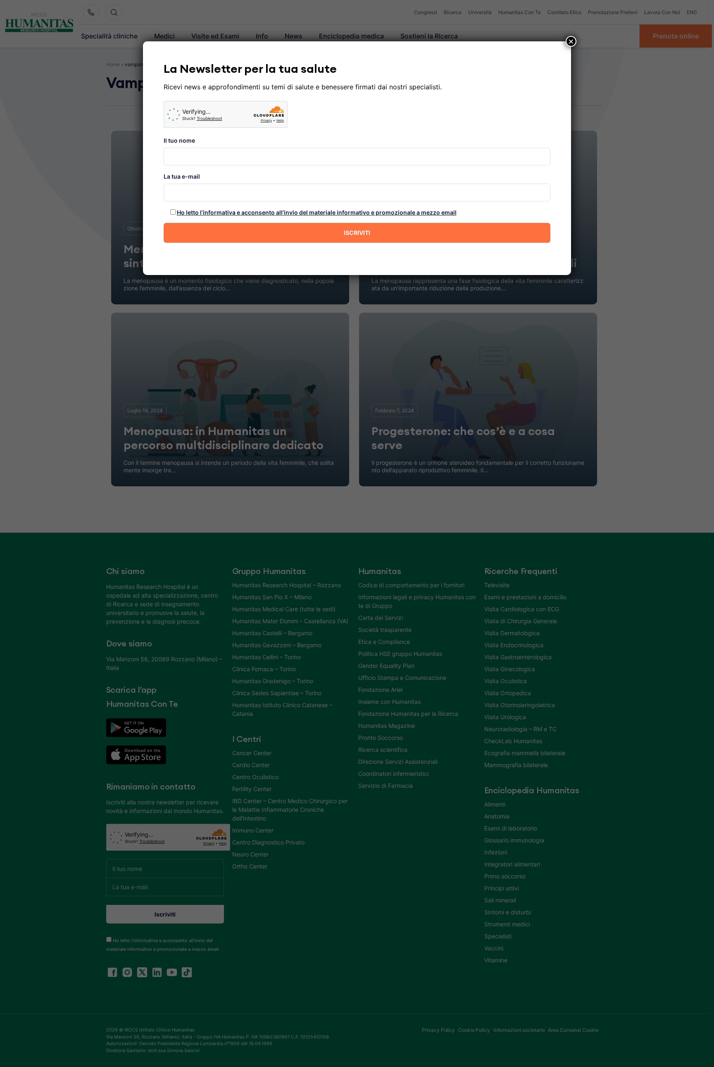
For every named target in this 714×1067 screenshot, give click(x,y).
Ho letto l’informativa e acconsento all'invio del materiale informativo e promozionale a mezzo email (317, 212)
